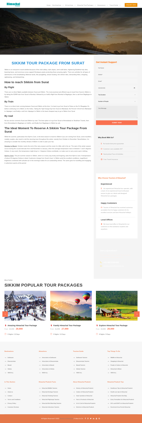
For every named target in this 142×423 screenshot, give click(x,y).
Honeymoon (101, 5)
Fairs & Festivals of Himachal (85, 399)
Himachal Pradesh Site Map (119, 396)
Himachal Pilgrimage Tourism (50, 399)
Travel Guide (113, 5)
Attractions (69, 5)
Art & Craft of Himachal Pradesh (85, 403)
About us (10, 392)
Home (49, 5)
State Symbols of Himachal (84, 396)
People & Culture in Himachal (119, 365)
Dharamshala (12, 361)
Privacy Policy (12, 403)
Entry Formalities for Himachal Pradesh (122, 399)
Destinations (56, 5)
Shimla (10, 369)
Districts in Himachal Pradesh (85, 407)
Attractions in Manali (48, 365)
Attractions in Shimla (48, 369)
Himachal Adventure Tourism (50, 407)
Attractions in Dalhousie (49, 357)
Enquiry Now (131, 5)
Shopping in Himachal (117, 361)
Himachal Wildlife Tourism (49, 388)
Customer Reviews (13, 407)
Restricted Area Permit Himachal (120, 407)
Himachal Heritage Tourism (50, 392)
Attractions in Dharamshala (50, 361)
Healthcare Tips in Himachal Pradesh (121, 388)
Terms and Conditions (14, 399)
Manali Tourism (80, 365)
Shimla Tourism (80, 369)
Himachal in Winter (116, 369)
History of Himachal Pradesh (84, 388)
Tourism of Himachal (66, 418)
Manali (9, 365)
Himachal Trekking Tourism (50, 396)
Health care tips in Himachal (119, 392)
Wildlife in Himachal (116, 357)
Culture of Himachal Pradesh (84, 392)
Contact (10, 396)
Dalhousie (11, 357)
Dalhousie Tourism (81, 357)
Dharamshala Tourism (82, 361)
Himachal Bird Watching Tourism (51, 403)
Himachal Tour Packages (85, 5)
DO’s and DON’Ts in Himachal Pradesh (122, 403)
